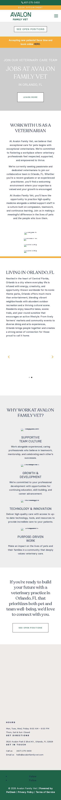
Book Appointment (30, 7)
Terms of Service (45, 792)
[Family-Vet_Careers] (56, 21)
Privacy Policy (26, 792)
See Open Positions (30, 29)
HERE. (37, 44)
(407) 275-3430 (24, 751)
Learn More (30, 97)
